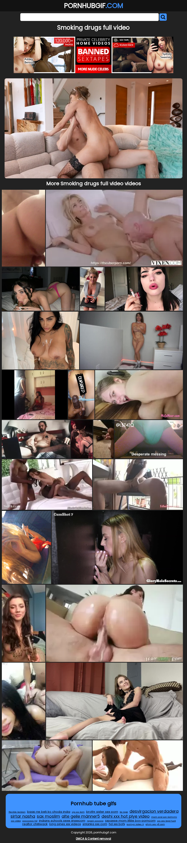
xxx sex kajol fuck (166, 820)
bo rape (124, 811)
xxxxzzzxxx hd (29, 820)
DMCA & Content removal (93, 838)
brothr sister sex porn (102, 812)
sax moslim (48, 816)
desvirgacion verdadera (154, 811)
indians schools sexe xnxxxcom (62, 820)
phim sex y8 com (155, 824)
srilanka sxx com (95, 824)
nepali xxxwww (95, 820)
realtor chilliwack (35, 824)
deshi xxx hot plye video (125, 816)
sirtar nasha (22, 816)
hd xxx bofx (117, 824)
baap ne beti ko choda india (48, 812)
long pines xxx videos (65, 824)
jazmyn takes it (135, 824)
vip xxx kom (78, 811)
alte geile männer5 (81, 816)
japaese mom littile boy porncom (130, 820)
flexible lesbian (17, 811)
